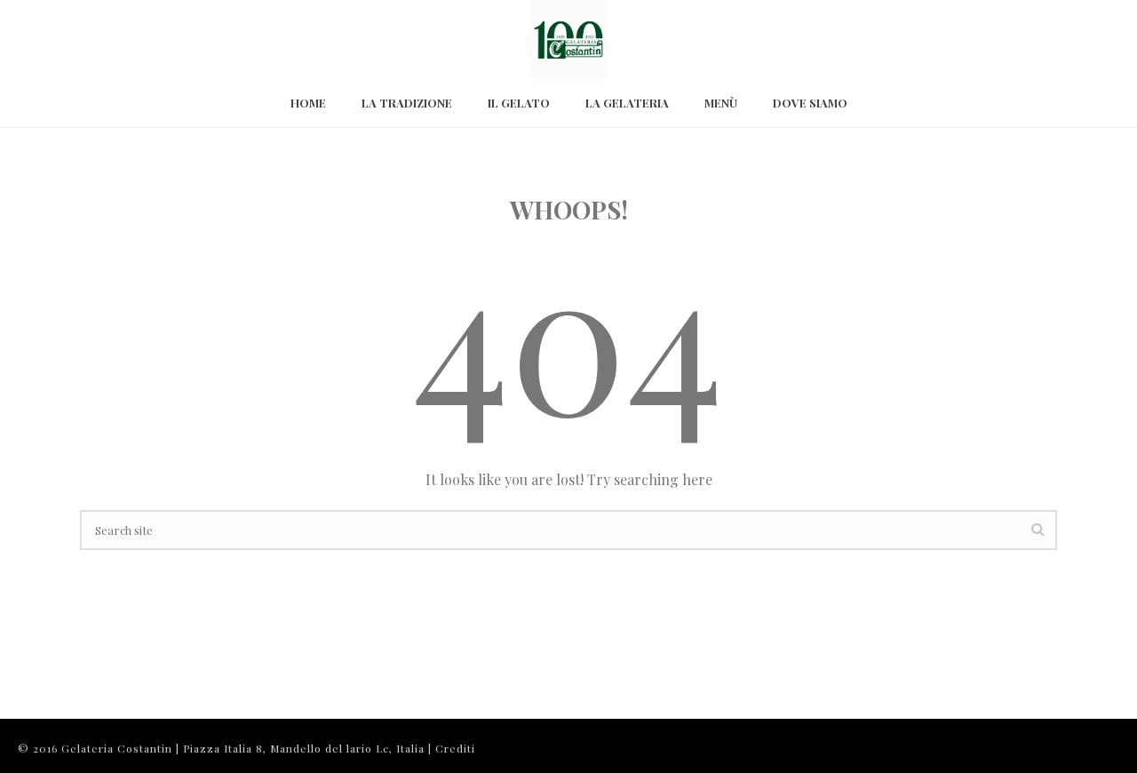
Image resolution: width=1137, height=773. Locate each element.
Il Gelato (519, 102)
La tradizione (407, 102)
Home (308, 102)
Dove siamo (810, 102)
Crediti (455, 748)
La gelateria (627, 102)
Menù (720, 102)
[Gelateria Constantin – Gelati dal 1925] (568, 40)
